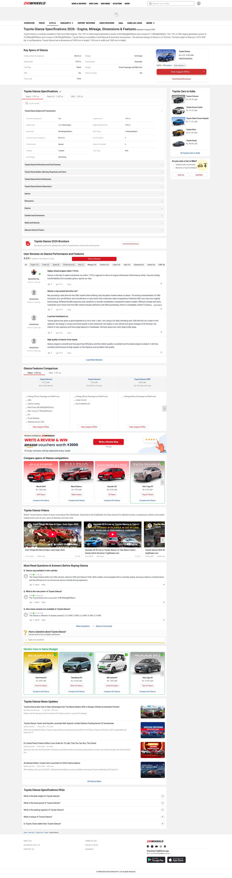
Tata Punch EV (41, 678)
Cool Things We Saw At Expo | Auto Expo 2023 (45, 550)
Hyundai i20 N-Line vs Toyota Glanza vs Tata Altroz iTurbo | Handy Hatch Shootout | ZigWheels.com (110, 551)
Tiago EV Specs (147, 495)
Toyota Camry (191, 141)
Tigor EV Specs (147, 686)
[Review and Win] (94, 443)
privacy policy (91, 845)
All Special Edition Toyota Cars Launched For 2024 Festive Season (52, 763)
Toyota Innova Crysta (194, 107)
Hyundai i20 (112, 487)
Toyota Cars (39, 832)
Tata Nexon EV (76, 678)
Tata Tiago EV (147, 487)
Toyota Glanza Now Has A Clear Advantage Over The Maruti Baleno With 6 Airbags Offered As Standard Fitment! (71, 707)
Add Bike (199, 175)
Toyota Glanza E (46, 379)
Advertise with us (32, 845)
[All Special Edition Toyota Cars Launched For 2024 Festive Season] (153, 770)
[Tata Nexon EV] (76, 663)
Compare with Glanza (41, 500)
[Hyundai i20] (112, 472)
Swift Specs (41, 495)
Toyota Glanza (184, 51)
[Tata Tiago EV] (147, 472)
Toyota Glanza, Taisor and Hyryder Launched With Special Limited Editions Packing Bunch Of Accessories (69, 723)
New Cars (31, 832)
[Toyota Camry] (178, 144)
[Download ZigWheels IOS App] (176, 860)
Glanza (46, 832)
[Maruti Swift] (41, 472)
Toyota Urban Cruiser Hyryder (197, 118)
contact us (29, 849)
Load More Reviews (94, 360)
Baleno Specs (77, 495)
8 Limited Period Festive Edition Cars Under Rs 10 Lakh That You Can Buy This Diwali (60, 743)
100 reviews (167, 65)
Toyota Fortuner (192, 96)
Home (25, 832)
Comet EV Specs (112, 686)
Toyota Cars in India (191, 153)
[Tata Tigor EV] (147, 663)
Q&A (121, 23)
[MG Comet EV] (112, 663)
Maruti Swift (41, 487)
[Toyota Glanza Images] (166, 56)
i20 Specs (112, 495)
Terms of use (91, 841)
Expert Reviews (86, 23)
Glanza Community (104, 626)
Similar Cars (134, 23)
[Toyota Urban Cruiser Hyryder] (178, 121)
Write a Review (178, 65)
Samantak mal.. (34, 279)
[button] (150, 3)
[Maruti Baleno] (76, 472)
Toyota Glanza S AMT (142, 379)
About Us (28, 841)
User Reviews (106, 23)
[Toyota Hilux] (178, 133)
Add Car (181, 175)
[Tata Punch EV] (41, 663)
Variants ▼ (66, 23)
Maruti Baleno (76, 487)
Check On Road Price (185, 58)
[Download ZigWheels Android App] (156, 860)
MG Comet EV (112, 678)
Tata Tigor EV (147, 678)
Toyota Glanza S (94, 379)
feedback (89, 849)
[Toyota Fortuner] (178, 99)
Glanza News (95, 781)
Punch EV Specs (41, 686)
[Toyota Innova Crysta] (178, 110)
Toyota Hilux (191, 130)
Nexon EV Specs (76, 686)
